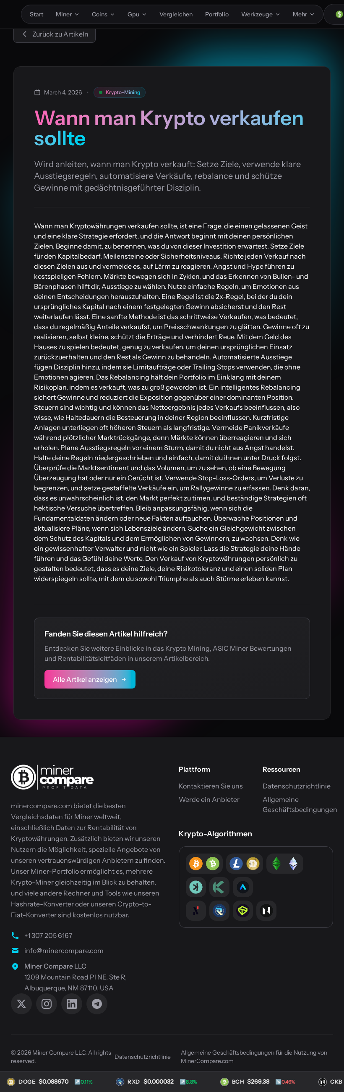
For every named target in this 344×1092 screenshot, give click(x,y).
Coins (99, 14)
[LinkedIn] (71, 1003)
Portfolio (217, 14)
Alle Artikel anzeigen (85, 679)
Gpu (133, 14)
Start (36, 14)
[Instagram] (46, 1003)
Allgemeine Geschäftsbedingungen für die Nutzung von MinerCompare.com (254, 1057)
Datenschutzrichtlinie (297, 786)
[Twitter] (21, 1003)
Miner (64, 14)
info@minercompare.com (64, 950)
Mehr (300, 14)
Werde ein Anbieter (209, 799)
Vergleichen (176, 14)
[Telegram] (96, 1003)
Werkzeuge (257, 14)
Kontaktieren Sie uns (211, 786)
